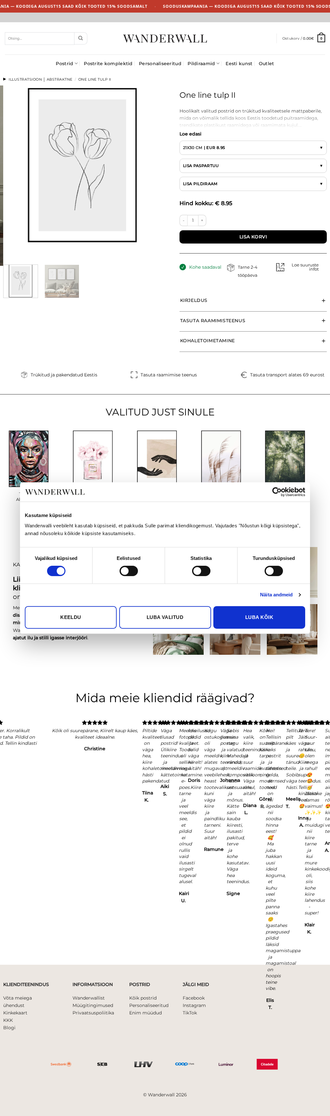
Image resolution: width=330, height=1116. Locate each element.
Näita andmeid (276, 594)
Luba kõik (259, 617)
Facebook (194, 998)
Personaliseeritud (160, 63)
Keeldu (70, 617)
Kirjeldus (194, 300)
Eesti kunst (239, 63)
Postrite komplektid (108, 63)
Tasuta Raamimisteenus (213, 321)
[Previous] (8, 249)
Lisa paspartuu (201, 165)
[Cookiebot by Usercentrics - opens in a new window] (277, 492)
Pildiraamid (201, 63)
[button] (303, 38)
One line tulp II (94, 79)
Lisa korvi (253, 236)
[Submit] (80, 38)
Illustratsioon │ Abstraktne (41, 79)
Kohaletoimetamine (207, 341)
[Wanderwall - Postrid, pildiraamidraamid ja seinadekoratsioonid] (165, 39)
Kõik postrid (143, 998)
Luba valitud (165, 617)
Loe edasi (190, 134)
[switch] (129, 571)
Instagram (194, 1005)
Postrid (64, 63)
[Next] (24, 249)
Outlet (266, 63)
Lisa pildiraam (200, 183)
